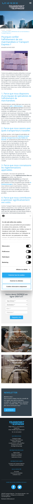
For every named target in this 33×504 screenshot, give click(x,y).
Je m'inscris (9, 410)
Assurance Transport (16, 454)
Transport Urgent (16, 438)
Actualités (8, 30)
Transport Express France (16, 440)
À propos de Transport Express (16, 463)
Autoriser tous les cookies (16, 275)
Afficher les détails (22, 269)
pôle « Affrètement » (16, 106)
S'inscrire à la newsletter (17, 473)
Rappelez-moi (16, 317)
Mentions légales (5, 495)
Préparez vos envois (16, 455)
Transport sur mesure (16, 444)
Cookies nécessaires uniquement (16, 286)
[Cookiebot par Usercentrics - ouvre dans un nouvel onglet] (23, 216)
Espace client (16, 452)
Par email (16, 471)
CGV (27, 493)
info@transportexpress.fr (18, 429)
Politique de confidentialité (17, 495)
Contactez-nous (16, 474)
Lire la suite (16, 346)
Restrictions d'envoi (16, 457)
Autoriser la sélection (16, 281)
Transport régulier (16, 441)
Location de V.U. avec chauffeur (16, 443)
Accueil (3, 30)
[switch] (28, 251)
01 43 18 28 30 (11, 3)
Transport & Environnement (16, 465)
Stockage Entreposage (16, 446)
